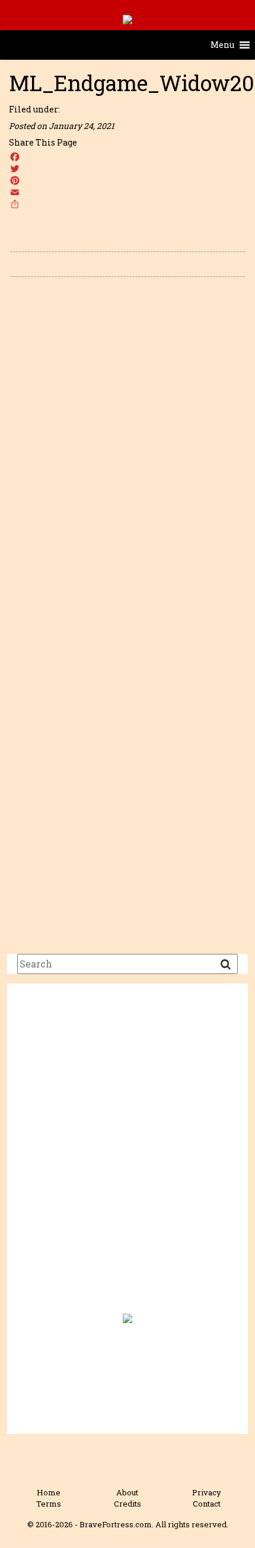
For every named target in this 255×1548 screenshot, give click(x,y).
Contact (207, 1503)
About (127, 1492)
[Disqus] (127, 453)
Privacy (206, 1492)
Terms (48, 1503)
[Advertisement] (127, 1155)
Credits (127, 1503)
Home (48, 1492)
